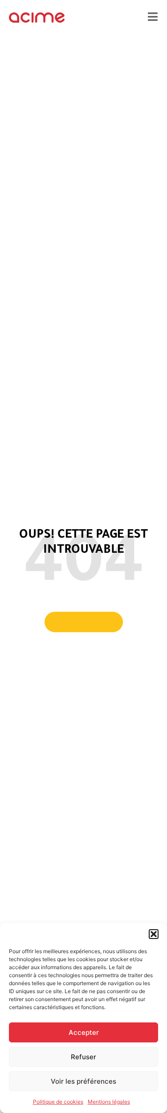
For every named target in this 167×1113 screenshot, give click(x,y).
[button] (153, 934)
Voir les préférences (83, 1081)
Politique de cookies (58, 1101)
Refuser (83, 1057)
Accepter (84, 1032)
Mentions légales (109, 1101)
